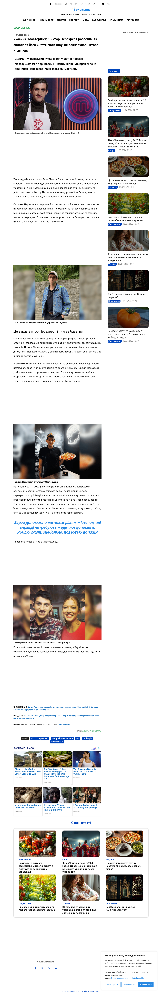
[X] (94, 4)
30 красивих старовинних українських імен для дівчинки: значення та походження (128, 257)
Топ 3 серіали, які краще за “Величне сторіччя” (120, 908)
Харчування (114, 110)
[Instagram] (66, 4)
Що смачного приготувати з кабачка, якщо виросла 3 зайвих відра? (123, 866)
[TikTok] (82, 4)
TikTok (87, 4)
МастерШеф (57, 741)
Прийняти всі (145, 984)
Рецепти (112, 187)
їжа (77, 738)
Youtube (110, 4)
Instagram (73, 4)
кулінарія (87, 738)
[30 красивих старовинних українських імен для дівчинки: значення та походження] (128, 240)
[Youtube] (103, 4)
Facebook (58, 4)
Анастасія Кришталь (138, 32)
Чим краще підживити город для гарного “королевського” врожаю (37, 908)
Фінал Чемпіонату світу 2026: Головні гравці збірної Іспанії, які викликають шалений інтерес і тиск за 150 (127, 143)
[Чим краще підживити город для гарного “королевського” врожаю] (128, 203)
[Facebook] (50, 4)
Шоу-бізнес (21, 27)
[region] (129, 970)
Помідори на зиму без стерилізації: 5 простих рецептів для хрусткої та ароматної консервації (127, 103)
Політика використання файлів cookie (127, 978)
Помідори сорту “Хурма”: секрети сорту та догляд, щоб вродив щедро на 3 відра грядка (127, 334)
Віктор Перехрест (39, 738)
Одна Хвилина (64, 724)
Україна (112, 264)
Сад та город (114, 224)
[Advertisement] (57, 157)
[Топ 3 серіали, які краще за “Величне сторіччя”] (128, 280)
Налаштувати (112, 984)
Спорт (111, 150)
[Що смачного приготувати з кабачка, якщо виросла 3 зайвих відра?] (128, 166)
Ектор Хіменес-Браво (62, 738)
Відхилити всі (129, 984)
